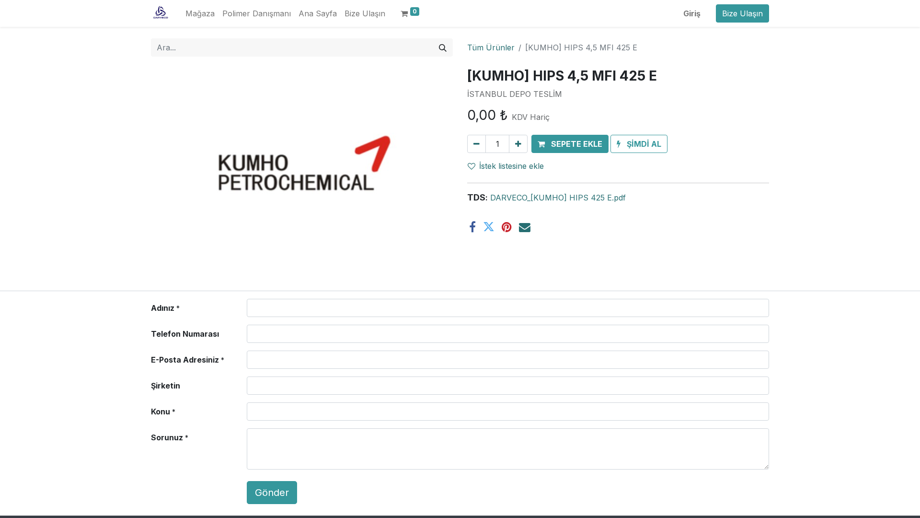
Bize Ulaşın (742, 13)
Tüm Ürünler (491, 47)
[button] (570, 144)
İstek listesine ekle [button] (511, 166)
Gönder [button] (272, 492)
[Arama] (443, 47)
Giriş (692, 13)
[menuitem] (200, 13)
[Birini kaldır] (476, 144)
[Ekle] (518, 144)
